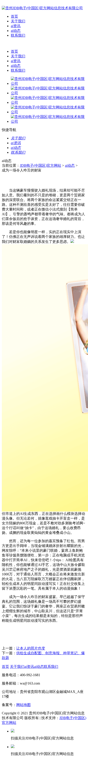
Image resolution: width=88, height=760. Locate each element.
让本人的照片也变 (30, 648)
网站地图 (23, 705)
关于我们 (18, 21)
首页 (14, 16)
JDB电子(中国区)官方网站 (40, 165)
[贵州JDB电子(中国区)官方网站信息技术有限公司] (42, 8)
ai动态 (16, 31)
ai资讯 (16, 26)
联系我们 (18, 35)
